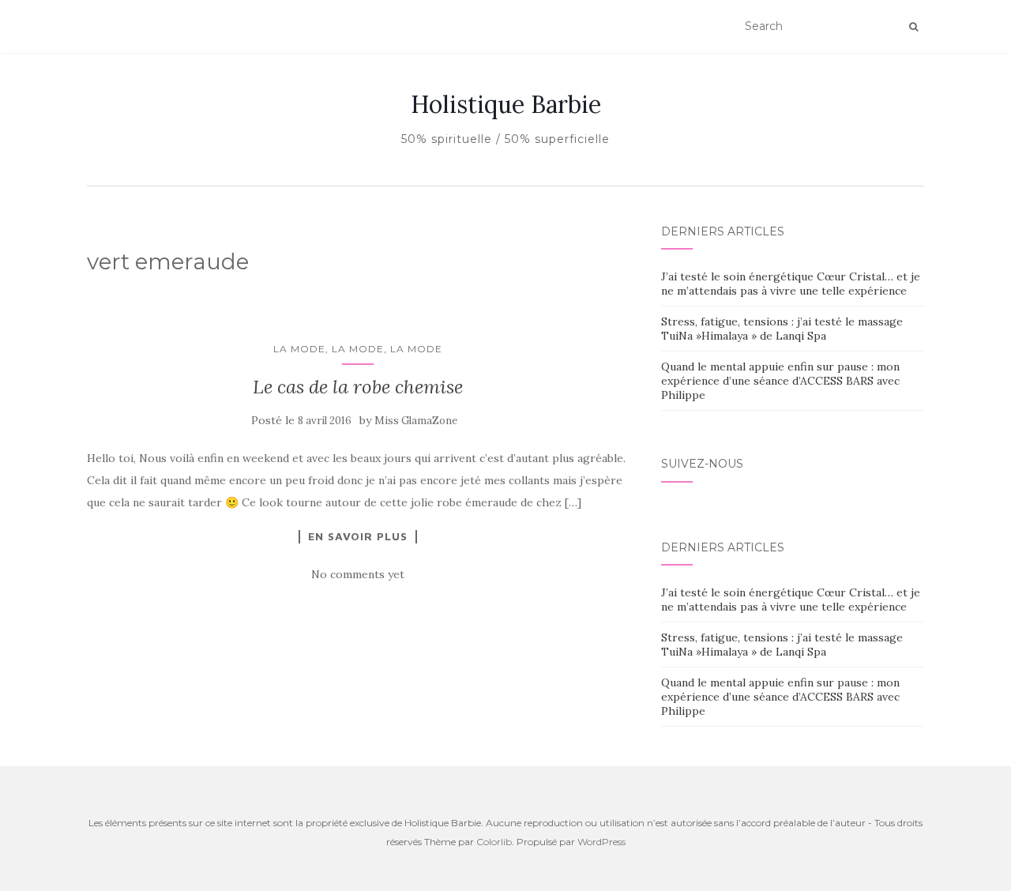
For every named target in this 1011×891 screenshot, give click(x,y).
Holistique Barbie (506, 104)
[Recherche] (913, 27)
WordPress (601, 842)
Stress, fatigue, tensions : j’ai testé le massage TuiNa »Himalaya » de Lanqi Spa (782, 328)
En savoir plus (358, 536)
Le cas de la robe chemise (358, 386)
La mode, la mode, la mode (357, 349)
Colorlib (494, 842)
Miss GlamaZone (415, 420)
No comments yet (357, 574)
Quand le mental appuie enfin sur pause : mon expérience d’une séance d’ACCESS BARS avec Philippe (780, 380)
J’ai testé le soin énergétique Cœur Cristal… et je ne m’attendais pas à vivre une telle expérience (790, 283)
